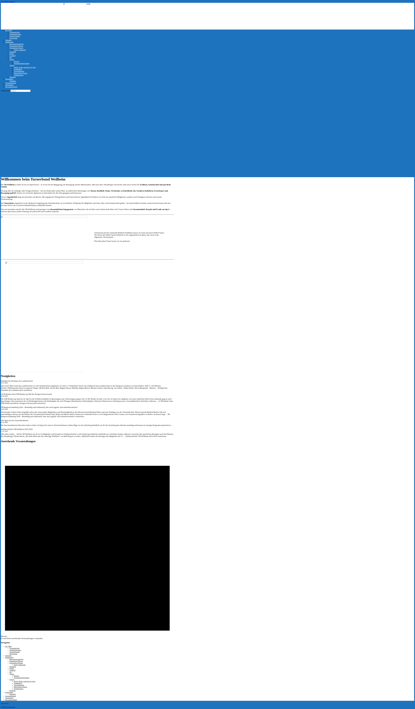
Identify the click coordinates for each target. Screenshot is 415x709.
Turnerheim (9, 79)
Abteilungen (9, 42)
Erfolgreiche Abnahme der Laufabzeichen (17, 381)
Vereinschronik (15, 36)
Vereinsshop (9, 85)
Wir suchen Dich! (11, 87)
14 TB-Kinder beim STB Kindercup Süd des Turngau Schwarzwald (26, 394)
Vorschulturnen (19, 71)
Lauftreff (13, 56)
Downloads (13, 38)
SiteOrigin (11, 707)
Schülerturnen (18, 75)
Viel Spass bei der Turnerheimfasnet (14, 420)
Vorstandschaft (15, 32)
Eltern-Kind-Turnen (20, 73)
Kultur (12, 54)
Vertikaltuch (18, 69)
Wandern (13, 77)
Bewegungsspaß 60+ (17, 44)
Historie (16, 62)
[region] (207, 133)
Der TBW (8, 30)
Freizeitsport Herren (16, 46)
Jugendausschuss (15, 34)
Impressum (4, 703)
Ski (11, 58)
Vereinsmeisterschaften (21, 63)
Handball (13, 52)
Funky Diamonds (20, 50)
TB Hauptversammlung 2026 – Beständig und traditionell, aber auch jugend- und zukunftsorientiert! (39, 407)
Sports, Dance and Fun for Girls (25, 67)
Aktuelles (8, 40)
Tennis (12, 60)
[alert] (87, 542)
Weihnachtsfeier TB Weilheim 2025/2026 (17, 429)
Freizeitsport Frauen (16, 48)
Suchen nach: (5, 91)
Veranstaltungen (10, 83)
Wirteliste (13, 81)
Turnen (12, 65)
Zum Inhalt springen (8, 2)
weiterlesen (145, 436)
